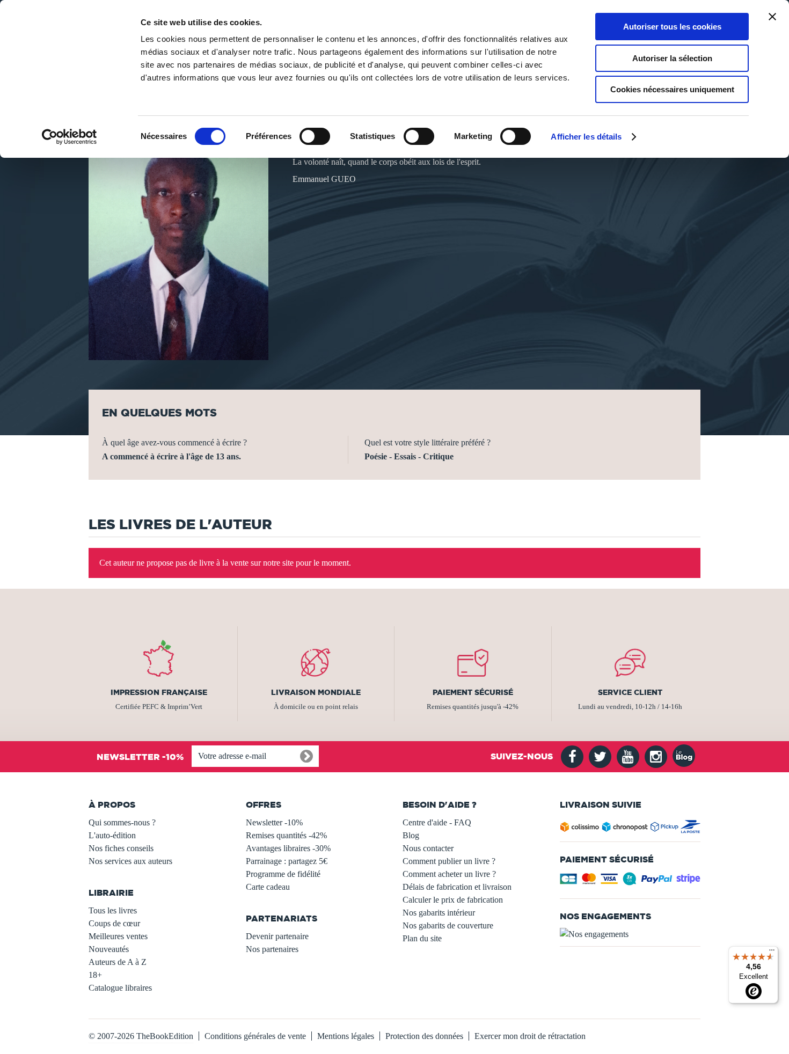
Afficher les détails (586, 136)
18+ (95, 974)
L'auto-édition (112, 835)
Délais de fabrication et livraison (457, 886)
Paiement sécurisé (473, 692)
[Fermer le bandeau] (772, 16)
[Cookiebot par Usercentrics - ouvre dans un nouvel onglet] (69, 137)
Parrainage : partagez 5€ (286, 861)
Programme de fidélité (283, 874)
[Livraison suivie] (630, 828)
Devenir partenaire (277, 936)
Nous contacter (428, 848)
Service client (630, 692)
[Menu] (771, 952)
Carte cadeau (268, 886)
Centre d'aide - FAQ (437, 822)
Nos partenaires (272, 949)
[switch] (314, 136)
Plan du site (422, 938)
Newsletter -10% (274, 822)
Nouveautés (109, 949)
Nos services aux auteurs (130, 861)
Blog (411, 835)
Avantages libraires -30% (288, 848)
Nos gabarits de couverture (448, 925)
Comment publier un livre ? (449, 861)
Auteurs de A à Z (118, 962)
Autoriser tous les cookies (672, 26)
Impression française (159, 692)
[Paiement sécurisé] (630, 882)
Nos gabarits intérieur (439, 912)
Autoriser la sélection (672, 58)
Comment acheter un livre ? (449, 874)
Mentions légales (345, 1036)
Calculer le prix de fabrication (453, 899)
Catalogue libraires (120, 987)
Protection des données (424, 1036)
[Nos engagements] (630, 934)
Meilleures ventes (118, 936)
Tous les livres (113, 910)
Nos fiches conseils (121, 848)
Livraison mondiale (316, 692)
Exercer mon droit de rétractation (530, 1036)
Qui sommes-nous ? (122, 822)
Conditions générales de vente (255, 1036)
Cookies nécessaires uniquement (672, 89)
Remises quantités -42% (286, 835)
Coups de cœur (114, 923)
